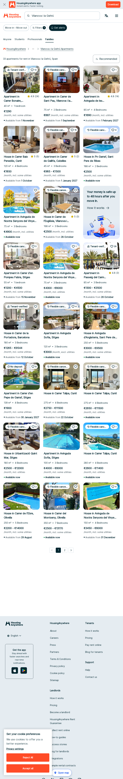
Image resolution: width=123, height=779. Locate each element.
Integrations (56, 758)
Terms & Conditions (60, 659)
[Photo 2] (19, 90)
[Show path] (33, 49)
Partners (54, 652)
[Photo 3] (20, 90)
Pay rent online (93, 645)
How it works (92, 630)
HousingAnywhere (16, 48)
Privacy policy (57, 666)
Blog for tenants (94, 652)
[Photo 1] (17, 90)
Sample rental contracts (63, 765)
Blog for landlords (59, 751)
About (53, 630)
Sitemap (54, 680)
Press (53, 645)
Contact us (91, 677)
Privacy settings (15, 748)
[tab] (7, 39)
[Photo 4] (22, 90)
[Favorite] (35, 130)
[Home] (12, 15)
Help (87, 670)
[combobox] (64, 16)
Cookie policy (57, 673)
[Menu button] (116, 16)
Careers (54, 637)
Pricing (88, 637)
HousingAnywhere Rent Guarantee (62, 721)
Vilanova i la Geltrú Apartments (57, 48)
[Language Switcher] (106, 16)
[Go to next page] (71, 550)
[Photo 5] (24, 90)
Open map (63, 772)
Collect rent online (60, 730)
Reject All (28, 757)
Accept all (28, 768)
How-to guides (58, 737)
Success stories (58, 744)
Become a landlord (60, 712)
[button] (16, 28)
